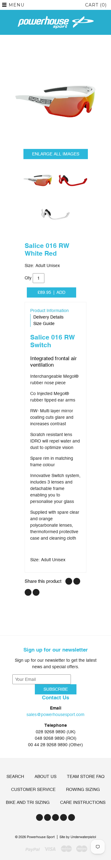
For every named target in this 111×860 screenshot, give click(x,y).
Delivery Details (48, 317)
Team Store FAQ (86, 776)
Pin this (28, 592)
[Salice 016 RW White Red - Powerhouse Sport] (55, 101)
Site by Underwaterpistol (78, 837)
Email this (36, 592)
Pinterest (63, 817)
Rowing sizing (83, 789)
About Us (45, 776)
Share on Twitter (76, 581)
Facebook (47, 817)
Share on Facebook (68, 581)
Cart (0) (96, 5)
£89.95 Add (52, 292)
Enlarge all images (55, 153)
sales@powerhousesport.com (55, 714)
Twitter (39, 817)
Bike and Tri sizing (28, 802)
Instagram (55, 817)
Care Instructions (82, 802)
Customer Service (33, 789)
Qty (28, 277)
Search (15, 776)
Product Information (49, 310)
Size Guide (44, 323)
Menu (16, 5)
